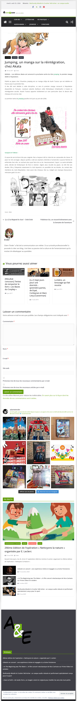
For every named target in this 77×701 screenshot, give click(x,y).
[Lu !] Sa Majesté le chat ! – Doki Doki (19, 219)
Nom (5, 349)
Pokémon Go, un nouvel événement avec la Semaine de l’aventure (56, 221)
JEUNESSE (32, 24)
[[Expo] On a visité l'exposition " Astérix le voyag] (14, 428)
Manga (21, 57)
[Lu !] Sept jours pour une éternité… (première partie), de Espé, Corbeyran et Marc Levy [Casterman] (38, 288)
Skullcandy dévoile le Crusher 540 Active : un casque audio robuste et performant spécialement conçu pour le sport (49, 4)
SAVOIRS (24, 543)
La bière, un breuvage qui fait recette (62, 283)
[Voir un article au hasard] (71, 22)
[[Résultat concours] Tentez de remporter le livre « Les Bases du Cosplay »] (14, 269)
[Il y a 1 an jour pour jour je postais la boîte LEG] (38, 428)
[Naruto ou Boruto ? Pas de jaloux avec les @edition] (62, 476)
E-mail (6, 358)
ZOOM (39, 543)
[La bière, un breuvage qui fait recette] (63, 269)
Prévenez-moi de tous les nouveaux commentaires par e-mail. (26, 381)
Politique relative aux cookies (56, 698)
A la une (8, 57)
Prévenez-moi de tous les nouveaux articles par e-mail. (23, 387)
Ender (17, 70)
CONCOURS (45, 24)
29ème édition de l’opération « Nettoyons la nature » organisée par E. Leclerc (35, 549)
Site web (6, 368)
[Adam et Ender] (5, 22)
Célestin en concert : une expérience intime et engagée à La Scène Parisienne (43, 569)
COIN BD (17, 19)
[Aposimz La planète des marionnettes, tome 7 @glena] (38, 476)
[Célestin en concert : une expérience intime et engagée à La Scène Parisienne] (9, 570)
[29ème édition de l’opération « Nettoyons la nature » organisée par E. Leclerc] (38, 521)
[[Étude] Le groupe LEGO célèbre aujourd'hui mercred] (62, 452)
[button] (21, 19)
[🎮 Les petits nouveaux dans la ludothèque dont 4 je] (14, 476)
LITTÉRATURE (29, 19)
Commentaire (9, 321)
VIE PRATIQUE (42, 19)
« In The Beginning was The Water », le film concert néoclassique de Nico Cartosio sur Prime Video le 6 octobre (44, 579)
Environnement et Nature (12, 543)
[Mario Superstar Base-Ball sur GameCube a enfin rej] (62, 428)
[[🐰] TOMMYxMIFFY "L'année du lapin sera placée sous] (14, 452)
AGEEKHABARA (19, 24)
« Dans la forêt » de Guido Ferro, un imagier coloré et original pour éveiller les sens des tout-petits (36, 680)
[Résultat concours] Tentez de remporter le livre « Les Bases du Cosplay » (13, 284)
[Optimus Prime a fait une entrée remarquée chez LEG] (38, 452)
